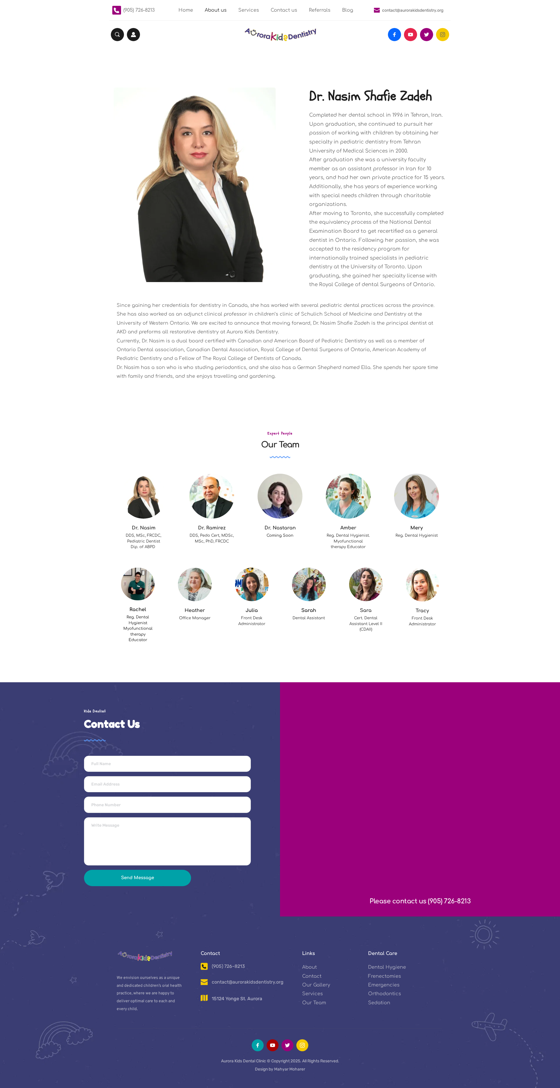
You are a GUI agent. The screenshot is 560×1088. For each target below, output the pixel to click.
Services (312, 993)
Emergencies (384, 985)
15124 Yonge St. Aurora (237, 998)
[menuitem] (186, 10)
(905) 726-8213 (139, 10)
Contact (311, 976)
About (309, 967)
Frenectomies (384, 976)
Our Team (314, 1002)
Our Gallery (316, 985)
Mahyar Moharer (289, 1069)
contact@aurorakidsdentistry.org (412, 10)
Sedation (379, 1002)
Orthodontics (384, 993)
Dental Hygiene (387, 967)
